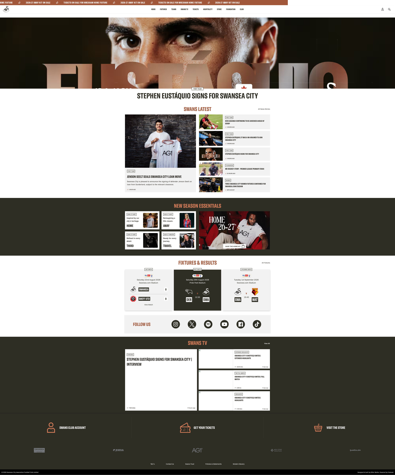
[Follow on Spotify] (208, 324)
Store (219, 9)
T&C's (152, 464)
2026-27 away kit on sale (24, 2)
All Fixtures (266, 263)
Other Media (375, 472)
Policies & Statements (213, 464)
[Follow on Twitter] (192, 324)
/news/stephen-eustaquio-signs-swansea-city (197, 59)
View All (267, 343)
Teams (173, 9)
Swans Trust (189, 464)
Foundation (230, 9)
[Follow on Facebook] (240, 324)
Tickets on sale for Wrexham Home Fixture (72, 2)
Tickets (196, 9)
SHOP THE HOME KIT (232, 246)
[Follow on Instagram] (175, 324)
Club (242, 9)
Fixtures (163, 9)
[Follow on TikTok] (257, 324)
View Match (148, 305)
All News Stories (264, 109)
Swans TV (184, 9)
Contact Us (170, 464)
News (153, 9)
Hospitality (207, 9)
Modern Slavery (239, 464)
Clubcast (390, 472)
